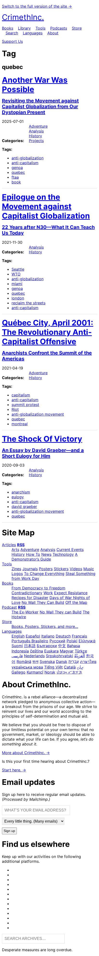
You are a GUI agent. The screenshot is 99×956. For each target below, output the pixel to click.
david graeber (24, 506)
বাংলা (35, 661)
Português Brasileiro (30, 640)
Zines (16, 568)
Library (24, 28)
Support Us (12, 41)
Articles (9, 544)
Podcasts (58, 28)
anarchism (21, 492)
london (18, 298)
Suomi (17, 645)
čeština (36, 651)
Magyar (67, 651)
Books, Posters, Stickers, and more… (45, 626)
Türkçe (81, 651)
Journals (30, 568)
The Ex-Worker (25, 612)
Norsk (49, 672)
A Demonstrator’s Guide (45, 557)
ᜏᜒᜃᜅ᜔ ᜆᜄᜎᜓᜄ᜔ (69, 672)
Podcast (9, 607)
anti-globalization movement (38, 414)
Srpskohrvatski (59, 655)
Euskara (51, 651)
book (16, 182)
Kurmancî (35, 672)
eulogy (18, 496)
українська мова (27, 667)
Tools (40, 28)
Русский (57, 640)
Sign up (9, 831)
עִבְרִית (73, 661)
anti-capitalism (25, 162)
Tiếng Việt (53, 667)
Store (77, 28)
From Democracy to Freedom (38, 588)
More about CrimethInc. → (26, 752)
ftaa (15, 177)
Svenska (47, 661)
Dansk (61, 661)
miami (17, 283)
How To (33, 554)
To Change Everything (44, 573)
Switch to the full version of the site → (37, 6)
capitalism (21, 395)
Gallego (18, 672)
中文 (62, 645)
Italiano (48, 636)
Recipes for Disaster (30, 597)
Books (7, 28)
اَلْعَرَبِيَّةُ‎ (79, 655)
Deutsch (63, 636)
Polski (72, 640)
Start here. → (14, 770)
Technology (63, 554)
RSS (21, 544)
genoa (17, 167)
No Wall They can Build (60, 612)
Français (79, 636)
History (35, 135)
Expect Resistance (70, 592)
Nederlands (34, 655)
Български (47, 645)
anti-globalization (27, 158)
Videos (76, 568)
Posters (46, 568)
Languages (33, 33)
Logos (17, 573)
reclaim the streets (28, 302)
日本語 (30, 645)
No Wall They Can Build (43, 602)
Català (70, 667)
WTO (16, 274)
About (52, 33)
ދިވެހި (80, 667)
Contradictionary (27, 592)
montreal (20, 423)
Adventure (38, 126)
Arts (15, 549)
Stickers (61, 568)
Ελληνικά (87, 640)
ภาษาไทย (88, 661)
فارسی (17, 655)
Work (48, 592)
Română (24, 661)
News (46, 554)
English (18, 636)
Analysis (36, 131)
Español (33, 636)
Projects (36, 140)
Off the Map (76, 602)
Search (12, 33)
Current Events (70, 549)
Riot (15, 409)
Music (88, 568)
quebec (18, 172)
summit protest (25, 404)
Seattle (18, 269)
